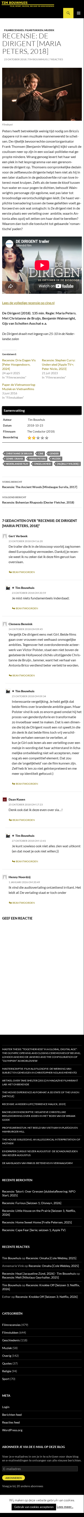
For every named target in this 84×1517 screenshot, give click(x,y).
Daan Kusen (17, 799)
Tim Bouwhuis (37, 59)
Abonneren (13, 1477)
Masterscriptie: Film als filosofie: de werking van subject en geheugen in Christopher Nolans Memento (39, 1070)
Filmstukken (34, 30)
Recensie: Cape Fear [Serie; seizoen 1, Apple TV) (34, 1230)
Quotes (7, 1363)
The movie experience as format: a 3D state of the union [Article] (40, 1094)
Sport (5, 1379)
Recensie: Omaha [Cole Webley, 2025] (51, 1258)
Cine (40, 453)
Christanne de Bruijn (19, 453)
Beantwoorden (23, 572)
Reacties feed (11, 1422)
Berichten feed (12, 1414)
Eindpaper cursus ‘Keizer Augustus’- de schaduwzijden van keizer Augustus (40, 1153)
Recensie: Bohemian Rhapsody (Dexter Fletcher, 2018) (38, 500)
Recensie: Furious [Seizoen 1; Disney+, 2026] (31, 1203)
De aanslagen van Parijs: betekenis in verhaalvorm (37, 1163)
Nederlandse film (17, 463)
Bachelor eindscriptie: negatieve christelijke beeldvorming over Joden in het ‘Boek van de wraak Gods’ (38, 1115)
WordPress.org (12, 1430)
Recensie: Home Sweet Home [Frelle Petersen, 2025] (37, 1222)
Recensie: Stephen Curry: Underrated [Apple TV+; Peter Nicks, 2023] (58, 364)
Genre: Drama (14, 458)
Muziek (49, 30)
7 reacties (56, 59)
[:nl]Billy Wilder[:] (68, 463)
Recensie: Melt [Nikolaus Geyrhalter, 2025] (30, 1277)
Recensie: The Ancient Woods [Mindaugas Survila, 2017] (39, 484)
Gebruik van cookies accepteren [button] (33, 1507)
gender (54, 453)
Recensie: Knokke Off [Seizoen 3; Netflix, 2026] (46, 1296)
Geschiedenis (11, 1340)
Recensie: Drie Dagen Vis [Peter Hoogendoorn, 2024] (19, 364)
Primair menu (78, 13)
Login (5, 1407)
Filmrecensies (14, 30)
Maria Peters (37, 458)
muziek (56, 458)
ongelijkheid (42, 463)
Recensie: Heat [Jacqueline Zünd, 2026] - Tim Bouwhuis (39, 1273)
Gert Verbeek (18, 536)
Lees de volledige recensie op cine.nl (28, 303)
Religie (6, 1371)
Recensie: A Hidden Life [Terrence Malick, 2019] (34, 1104)
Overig (6, 1355)
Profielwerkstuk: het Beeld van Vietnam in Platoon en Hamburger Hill (40, 1129)
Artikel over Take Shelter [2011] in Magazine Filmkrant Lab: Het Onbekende (40, 1082)
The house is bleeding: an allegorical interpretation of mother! (41, 1141)
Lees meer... (65, 1507)
